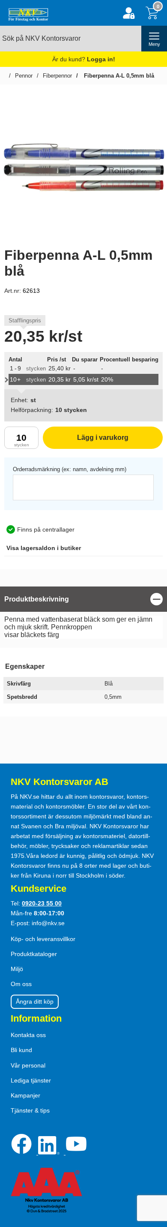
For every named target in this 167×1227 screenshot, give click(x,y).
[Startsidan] (26, 13)
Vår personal (28, 1065)
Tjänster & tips (30, 1110)
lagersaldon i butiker (43, 547)
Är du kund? (83, 59)
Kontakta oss (28, 1035)
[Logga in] (128, 13)
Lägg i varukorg (85, 441)
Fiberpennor (57, 75)
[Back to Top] (152, 1171)
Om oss (21, 983)
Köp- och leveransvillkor (43, 938)
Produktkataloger (34, 953)
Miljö (17, 968)
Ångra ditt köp (35, 1001)
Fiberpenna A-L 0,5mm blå (118, 75)
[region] (83, 599)
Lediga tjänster (31, 1080)
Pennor (24, 75)
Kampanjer (25, 1095)
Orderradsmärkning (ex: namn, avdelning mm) (69, 469)
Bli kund (21, 1050)
